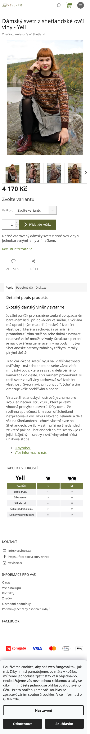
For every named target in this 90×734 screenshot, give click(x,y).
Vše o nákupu (11, 588)
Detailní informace (15, 249)
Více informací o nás (31, 452)
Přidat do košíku (40, 224)
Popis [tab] (9, 287)
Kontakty (8, 593)
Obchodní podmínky (16, 604)
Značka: (23, 34)
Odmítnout (22, 723)
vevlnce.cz (15, 563)
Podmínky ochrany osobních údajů (26, 609)
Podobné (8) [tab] (24, 287)
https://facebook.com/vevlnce (28, 557)
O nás (6, 582)
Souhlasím (64, 723)
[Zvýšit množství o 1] (17, 222)
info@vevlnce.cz (19, 551)
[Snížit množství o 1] (17, 227)
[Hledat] (58, 5)
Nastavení (43, 710)
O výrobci (23, 448)
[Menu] (80, 5)
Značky (7, 598)
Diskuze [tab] (41, 287)
